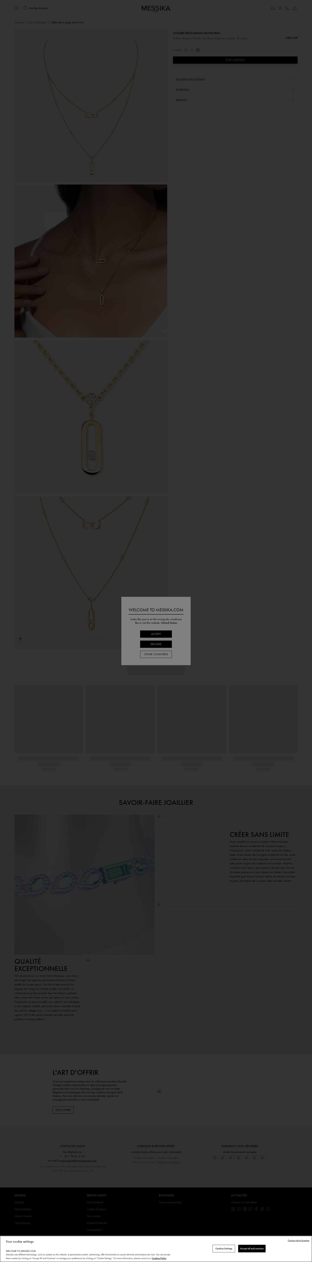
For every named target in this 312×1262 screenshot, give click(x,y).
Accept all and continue (252, 1248)
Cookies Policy (159, 1258)
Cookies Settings (223, 1248)
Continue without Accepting (298, 1240)
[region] (156, 1249)
